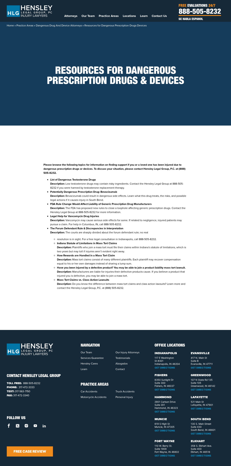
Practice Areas (109, 16)
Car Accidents (89, 391)
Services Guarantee (92, 358)
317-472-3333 (26, 387)
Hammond (163, 397)
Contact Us (159, 16)
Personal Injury (124, 397)
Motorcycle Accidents (93, 397)
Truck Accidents (125, 391)
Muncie (161, 419)
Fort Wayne (165, 441)
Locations (129, 16)
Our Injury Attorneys (127, 352)
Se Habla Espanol (191, 19)
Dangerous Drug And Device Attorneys (59, 25)
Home (10, 25)
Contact (120, 369)
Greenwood (201, 375)
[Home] (29, 11)
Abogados (122, 363)
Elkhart (198, 441)
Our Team (88, 16)
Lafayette (199, 397)
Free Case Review (30, 451)
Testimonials (123, 358)
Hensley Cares (89, 363)
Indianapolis (166, 353)
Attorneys (70, 16)
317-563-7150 (22, 391)
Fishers (161, 375)
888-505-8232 (200, 12)
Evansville (200, 353)
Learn (144, 16)
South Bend (201, 419)
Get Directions (165, 367)
